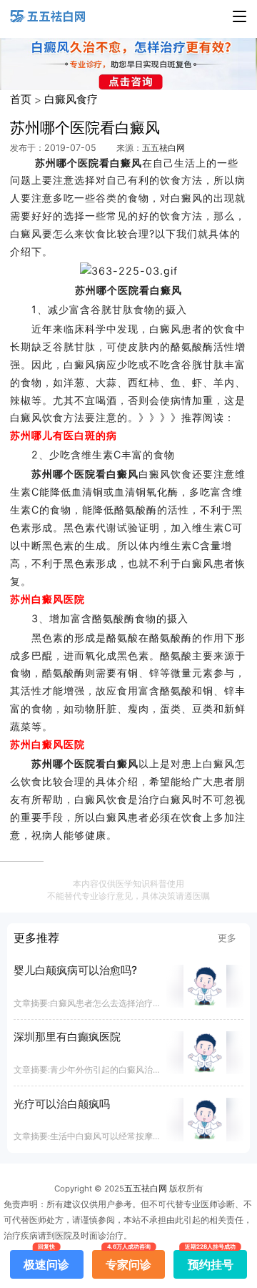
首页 (20, 99)
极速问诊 (46, 1261)
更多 (227, 937)
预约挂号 (210, 1261)
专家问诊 (128, 1261)
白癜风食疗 (71, 99)
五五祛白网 (163, 147)
